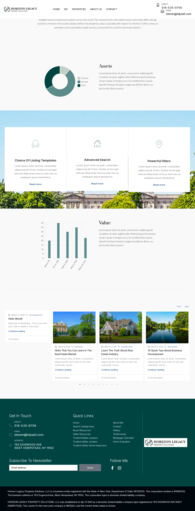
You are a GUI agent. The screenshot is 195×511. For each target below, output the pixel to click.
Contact (111, 9)
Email (169, 10)
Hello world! (15, 318)
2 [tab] (84, 384)
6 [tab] (102, 384)
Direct (165, 4)
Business (79, 347)
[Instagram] (119, 468)
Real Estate (172, 347)
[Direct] (158, 5)
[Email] (162, 11)
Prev (179, 306)
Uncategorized (35, 315)
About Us (96, 9)
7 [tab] (107, 384)
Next (187, 306)
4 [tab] (93, 384)
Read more (36, 184)
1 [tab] (80, 384)
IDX (66, 9)
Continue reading (16, 331)
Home (56, 9)
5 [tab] (98, 384)
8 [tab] (111, 384)
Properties (79, 9)
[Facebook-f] (112, 468)
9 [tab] (116, 384)
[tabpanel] (28, 326)
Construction (127, 347)
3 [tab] (89, 384)
